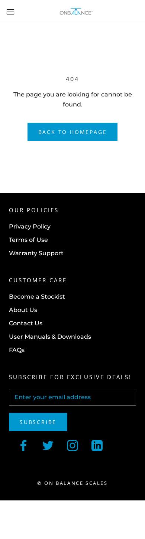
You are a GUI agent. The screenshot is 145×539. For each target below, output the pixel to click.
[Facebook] (23, 445)
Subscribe (38, 421)
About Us (23, 309)
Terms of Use (28, 239)
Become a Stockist (37, 296)
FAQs (17, 350)
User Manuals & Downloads (50, 336)
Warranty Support (36, 253)
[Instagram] (72, 445)
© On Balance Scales (72, 483)
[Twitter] (48, 445)
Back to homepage (72, 131)
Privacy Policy (30, 226)
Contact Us (25, 323)
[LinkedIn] (97, 445)
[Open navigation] (10, 11)
